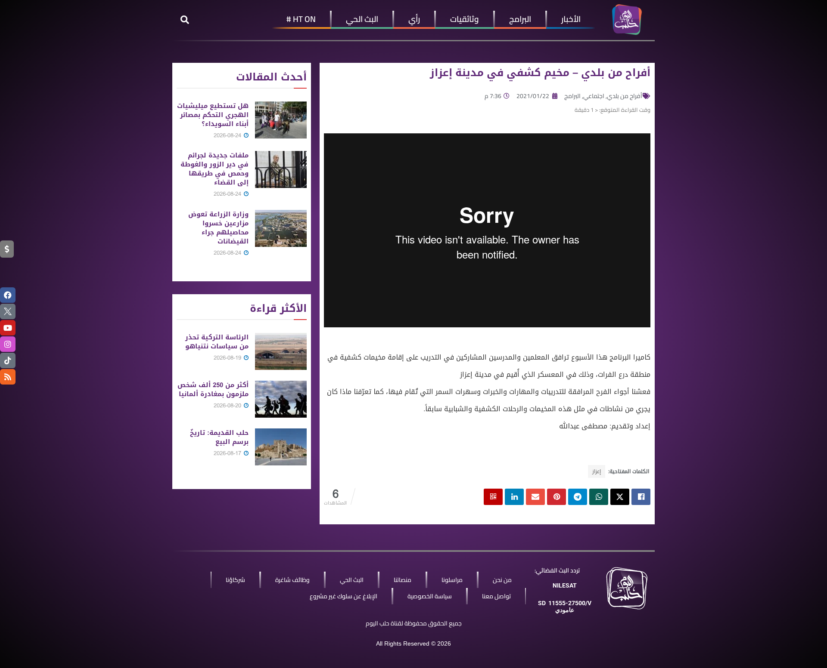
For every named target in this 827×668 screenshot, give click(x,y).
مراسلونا (452, 579)
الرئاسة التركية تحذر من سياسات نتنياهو (217, 341)
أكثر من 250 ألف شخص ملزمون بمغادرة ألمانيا (213, 389)
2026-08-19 (228, 357)
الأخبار (571, 19)
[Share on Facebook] (640, 497)
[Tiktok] (8, 360)
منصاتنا (402, 579)
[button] (184, 19)
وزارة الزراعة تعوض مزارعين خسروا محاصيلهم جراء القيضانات (218, 227)
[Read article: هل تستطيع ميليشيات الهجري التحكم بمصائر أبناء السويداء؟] (281, 120)
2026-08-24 (228, 135)
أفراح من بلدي (624, 96)
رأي (414, 19)
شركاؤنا (235, 579)
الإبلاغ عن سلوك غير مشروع (343, 596)
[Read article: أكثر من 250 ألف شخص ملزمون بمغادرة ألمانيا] (281, 399)
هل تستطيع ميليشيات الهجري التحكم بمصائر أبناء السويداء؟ (213, 115)
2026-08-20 (228, 405)
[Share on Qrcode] (493, 497)
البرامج (520, 19)
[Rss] (8, 377)
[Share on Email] (535, 497)
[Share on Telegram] (577, 497)
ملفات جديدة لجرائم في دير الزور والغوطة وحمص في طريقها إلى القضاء (214, 168)
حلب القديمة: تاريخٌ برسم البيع (219, 437)
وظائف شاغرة (292, 579)
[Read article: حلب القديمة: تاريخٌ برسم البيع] (281, 446)
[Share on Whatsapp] (598, 497)
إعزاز (596, 471)
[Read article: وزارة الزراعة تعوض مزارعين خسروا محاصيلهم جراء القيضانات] (281, 228)
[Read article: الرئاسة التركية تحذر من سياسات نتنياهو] (281, 351)
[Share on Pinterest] (556, 497)
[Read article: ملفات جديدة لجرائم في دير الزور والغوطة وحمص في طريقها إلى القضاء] (281, 169)
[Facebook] (8, 295)
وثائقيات (464, 19)
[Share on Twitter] (619, 497)
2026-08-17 (228, 453)
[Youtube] (8, 328)
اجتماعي (593, 96)
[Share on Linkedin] (514, 497)
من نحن (502, 579)
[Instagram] (8, 344)
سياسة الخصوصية (429, 596)
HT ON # (301, 19)
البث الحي (362, 19)
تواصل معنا (496, 596)
